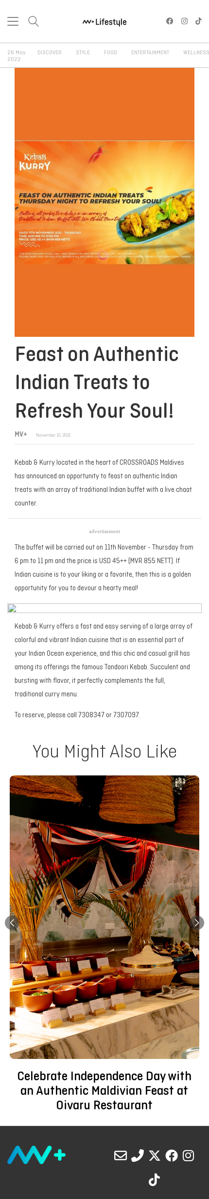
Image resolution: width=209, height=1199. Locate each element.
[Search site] (33, 22)
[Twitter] (154, 1155)
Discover (49, 53)
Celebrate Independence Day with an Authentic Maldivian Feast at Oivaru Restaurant (104, 1092)
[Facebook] (171, 1155)
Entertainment (150, 53)
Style (83, 53)
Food (110, 53)
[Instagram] (188, 1155)
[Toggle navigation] (12, 21)
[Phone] (137, 1155)
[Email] (120, 1155)
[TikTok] (154, 1179)
